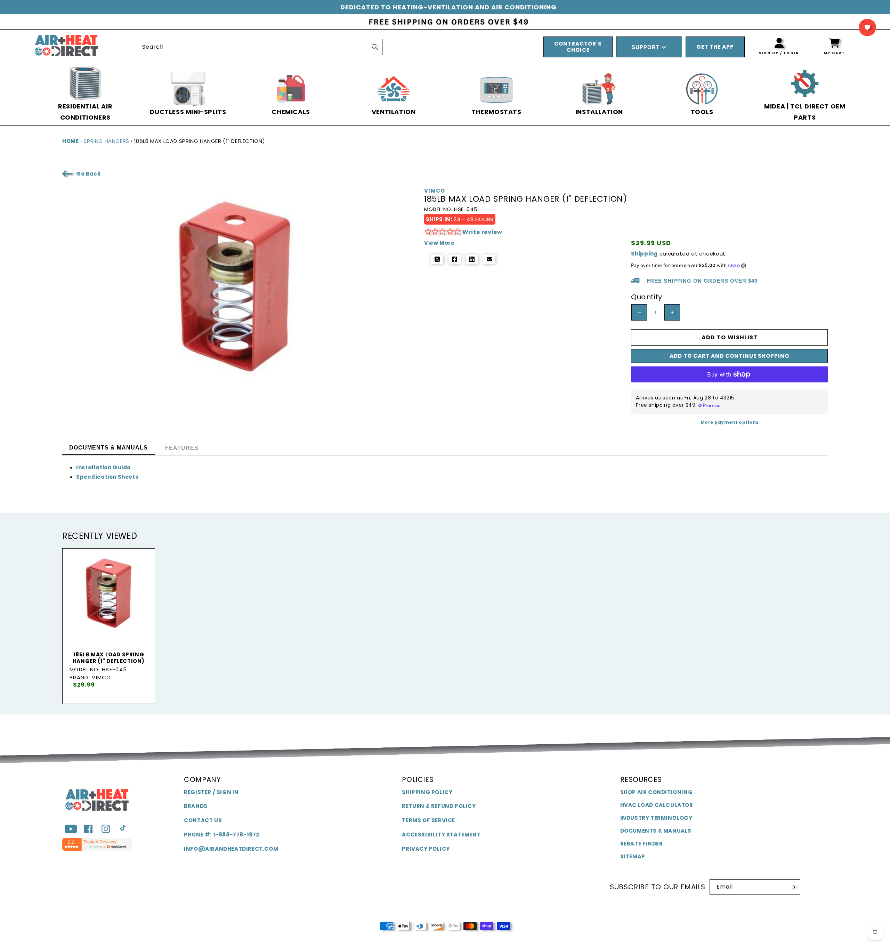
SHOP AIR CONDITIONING (656, 792)
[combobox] (258, 47)
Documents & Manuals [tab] (108, 448)
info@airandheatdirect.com (231, 848)
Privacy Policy (426, 848)
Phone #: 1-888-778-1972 (221, 834)
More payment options (730, 422)
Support (646, 47)
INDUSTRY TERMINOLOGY (656, 817)
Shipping (644, 253)
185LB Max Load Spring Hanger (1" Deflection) (109, 658)
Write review (482, 232)
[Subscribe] (792, 887)
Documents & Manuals (655, 830)
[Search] (374, 47)
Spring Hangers (106, 141)
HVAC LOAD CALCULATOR (656, 805)
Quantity (646, 297)
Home (70, 141)
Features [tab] (182, 448)
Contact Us (203, 820)
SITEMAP (632, 856)
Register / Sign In (211, 792)
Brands (196, 806)
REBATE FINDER (641, 843)
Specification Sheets (107, 476)
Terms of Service (428, 820)
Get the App (715, 46)
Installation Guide (103, 467)
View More (439, 242)
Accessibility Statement (441, 834)
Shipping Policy (427, 792)
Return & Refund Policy (439, 806)
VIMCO (434, 191)
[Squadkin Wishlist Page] (867, 27)
